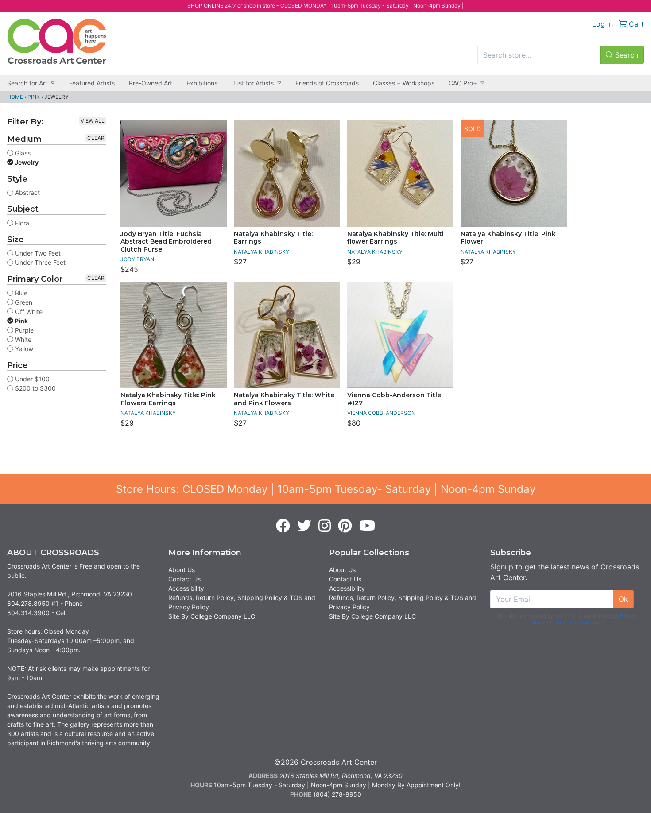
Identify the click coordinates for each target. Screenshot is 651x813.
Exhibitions (201, 83)
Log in (602, 23)
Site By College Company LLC (211, 616)
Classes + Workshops (403, 83)
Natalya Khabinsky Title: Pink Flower (508, 238)
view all (93, 120)
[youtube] (367, 526)
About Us (181, 569)
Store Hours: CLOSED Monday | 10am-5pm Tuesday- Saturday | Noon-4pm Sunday (325, 489)
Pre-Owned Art (150, 83)
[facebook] (283, 526)
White (22, 339)
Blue (20, 293)
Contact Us (184, 579)
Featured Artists (92, 83)
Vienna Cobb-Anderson (381, 413)
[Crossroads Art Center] (56, 41)
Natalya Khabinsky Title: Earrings (273, 238)
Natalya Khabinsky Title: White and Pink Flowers (284, 399)
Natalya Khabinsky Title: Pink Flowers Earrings (168, 399)
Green (22, 302)
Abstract (26, 192)
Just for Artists (253, 83)
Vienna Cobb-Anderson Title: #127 (394, 399)
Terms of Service (572, 622)
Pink (33, 96)
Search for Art (27, 83)
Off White (28, 311)
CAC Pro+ (463, 83)
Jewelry (26, 162)
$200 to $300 (34, 388)
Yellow (23, 348)
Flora (21, 223)
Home (15, 96)
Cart (635, 23)
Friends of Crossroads (327, 83)
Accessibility (186, 588)
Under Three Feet (39, 262)
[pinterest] (345, 526)
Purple (23, 330)
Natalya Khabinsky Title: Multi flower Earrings (395, 238)
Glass (22, 153)
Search (625, 54)
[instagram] (324, 526)
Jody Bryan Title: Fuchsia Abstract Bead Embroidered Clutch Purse (166, 241)
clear (96, 138)
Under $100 (31, 379)
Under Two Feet (37, 253)
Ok (623, 599)
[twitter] (304, 526)
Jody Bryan (137, 259)
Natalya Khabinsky (261, 251)
